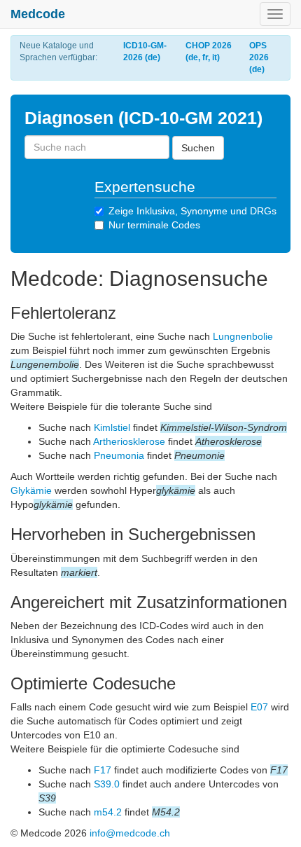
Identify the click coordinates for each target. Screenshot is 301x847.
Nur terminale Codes (154, 224)
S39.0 (107, 784)
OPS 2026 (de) (259, 57)
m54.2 (108, 812)
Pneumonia (119, 455)
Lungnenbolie (243, 336)
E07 (259, 706)
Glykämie (31, 490)
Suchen (198, 147)
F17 (102, 770)
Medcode (37, 14)
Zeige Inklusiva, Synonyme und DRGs (192, 210)
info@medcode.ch (130, 833)
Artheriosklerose (129, 441)
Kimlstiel (112, 427)
